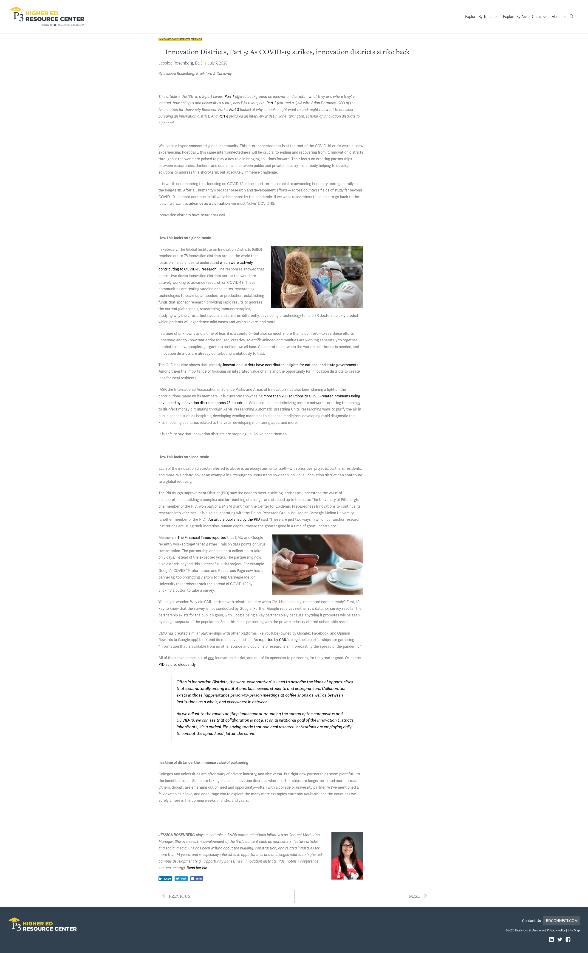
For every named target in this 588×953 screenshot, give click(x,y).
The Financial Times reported (202, 537)
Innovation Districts (174, 39)
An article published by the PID (234, 519)
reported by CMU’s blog (278, 639)
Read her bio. (197, 868)
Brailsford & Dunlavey (530, 930)
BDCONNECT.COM (562, 920)
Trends (196, 39)
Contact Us (532, 920)
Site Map (574, 930)
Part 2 (271, 103)
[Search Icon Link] (571, 16)
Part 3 (234, 109)
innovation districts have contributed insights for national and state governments (290, 365)
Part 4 (223, 116)
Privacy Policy (556, 930)
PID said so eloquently (177, 664)
